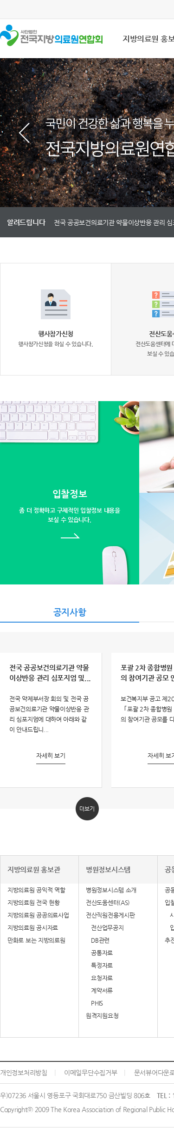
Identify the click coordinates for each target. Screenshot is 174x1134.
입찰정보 (69, 506)
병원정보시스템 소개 (111, 889)
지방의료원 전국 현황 (33, 902)
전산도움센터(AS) (108, 902)
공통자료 (99, 952)
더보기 (86, 808)
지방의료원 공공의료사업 (38, 915)
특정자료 (99, 965)
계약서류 (99, 990)
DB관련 (98, 940)
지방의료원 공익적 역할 (36, 889)
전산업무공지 (104, 927)
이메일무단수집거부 (90, 1072)
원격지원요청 (102, 1015)
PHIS (94, 1003)
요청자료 (99, 977)
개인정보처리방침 (23, 1072)
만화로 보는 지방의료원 (36, 940)
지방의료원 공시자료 (32, 927)
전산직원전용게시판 (110, 915)
